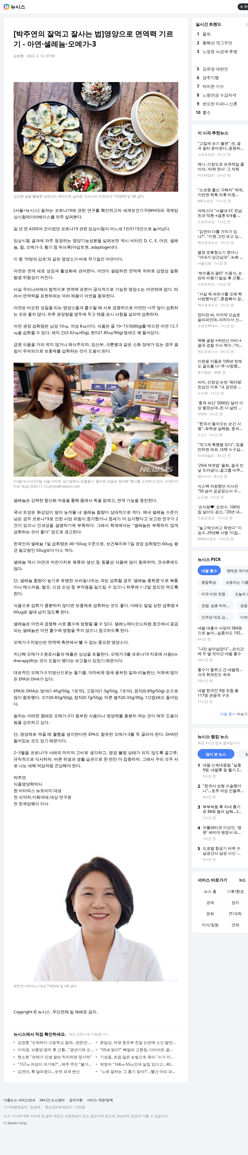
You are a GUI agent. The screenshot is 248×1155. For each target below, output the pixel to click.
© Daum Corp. (15, 1123)
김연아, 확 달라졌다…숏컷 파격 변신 (49, 1071)
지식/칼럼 (210, 924)
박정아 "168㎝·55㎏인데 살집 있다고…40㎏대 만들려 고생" (138, 1064)
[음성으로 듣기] (144, 69)
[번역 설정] (154, 69)
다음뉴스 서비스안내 (19, 1100)
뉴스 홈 (210, 891)
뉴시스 (18, 6)
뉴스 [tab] (242, 879)
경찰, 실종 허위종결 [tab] (217, 605)
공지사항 (76, 1100)
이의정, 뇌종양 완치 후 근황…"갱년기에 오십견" (55, 1049)
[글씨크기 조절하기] (164, 69)
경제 (210, 902)
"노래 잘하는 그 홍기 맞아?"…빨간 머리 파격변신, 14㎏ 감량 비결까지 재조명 (138, 1071)
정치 (235, 902)
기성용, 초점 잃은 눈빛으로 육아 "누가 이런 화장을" (138, 1057)
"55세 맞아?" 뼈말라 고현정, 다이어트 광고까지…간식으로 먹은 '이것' (138, 1049)
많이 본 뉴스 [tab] (216, 754)
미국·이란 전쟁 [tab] (213, 593)
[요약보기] (135, 69)
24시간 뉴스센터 (52, 1100)
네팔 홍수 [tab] (209, 570)
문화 (210, 913)
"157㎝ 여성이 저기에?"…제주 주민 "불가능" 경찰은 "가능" (55, 1064)
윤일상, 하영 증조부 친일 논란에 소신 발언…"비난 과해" (138, 1042)
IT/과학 (235, 913)
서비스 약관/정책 (100, 1100)
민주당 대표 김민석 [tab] (217, 617)
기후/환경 (235, 891)
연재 (235, 924)
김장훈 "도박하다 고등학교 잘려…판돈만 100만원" (55, 1042)
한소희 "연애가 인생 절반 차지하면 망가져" (55, 1057)
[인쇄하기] (173, 69)
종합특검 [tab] (209, 582)
